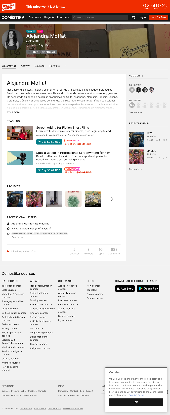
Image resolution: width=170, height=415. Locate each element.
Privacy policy (40, 408)
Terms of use (26, 408)
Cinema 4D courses (68, 304)
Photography (18, 234)
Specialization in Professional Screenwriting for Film (73, 152)
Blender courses (66, 316)
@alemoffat (9, 65)
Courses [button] (34, 17)
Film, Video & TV (48, 234)
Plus (59, 17)
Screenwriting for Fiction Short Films (62, 127)
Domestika (63, 391)
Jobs (23, 391)
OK (136, 402)
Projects (49, 17)
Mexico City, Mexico (41, 45)
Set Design (62, 234)
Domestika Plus (30, 395)
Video (30, 234)
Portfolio (54, 65)
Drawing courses (38, 300)
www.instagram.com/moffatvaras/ (31, 228)
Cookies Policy (136, 395)
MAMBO (151, 150)
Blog (82, 391)
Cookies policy (54, 408)
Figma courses (65, 320)
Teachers (85, 395)
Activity (25, 65)
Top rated (92, 290)
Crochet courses (38, 344)
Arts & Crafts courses (41, 304)
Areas (34, 281)
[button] (67, 17)
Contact (74, 391)
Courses (39, 65)
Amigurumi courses (40, 348)
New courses (93, 285)
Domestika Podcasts (11, 395)
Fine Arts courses (39, 313)
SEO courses (36, 328)
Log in (142, 17)
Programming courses (41, 332)
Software (65, 281)
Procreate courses (67, 300)
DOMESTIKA (13, 17)
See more (135, 112)
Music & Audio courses (13, 347)
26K (132, 105)
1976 (150, 133)
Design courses (10, 308)
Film (37, 234)
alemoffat (151, 136)
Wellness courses (11, 362)
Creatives (32, 391)
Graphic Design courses (42, 308)
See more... (18, 237)
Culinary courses (10, 358)
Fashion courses (10, 324)
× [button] (167, 6)
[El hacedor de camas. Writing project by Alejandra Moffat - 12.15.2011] (73, 199)
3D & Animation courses (14, 313)
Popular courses (95, 294)
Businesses (73, 395)
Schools (42, 391)
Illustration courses (11, 285)
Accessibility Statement (73, 408)
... (66, 64)
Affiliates (62, 395)
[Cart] (133, 17)
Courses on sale (95, 298)
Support (89, 391)
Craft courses (9, 290)
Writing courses (10, 328)
